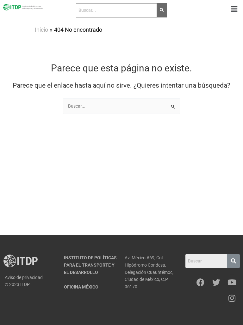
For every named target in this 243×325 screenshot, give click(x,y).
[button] (234, 9)
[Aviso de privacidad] (30, 277)
